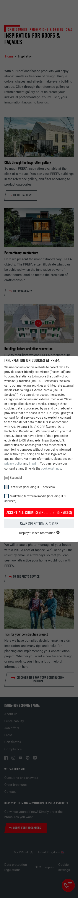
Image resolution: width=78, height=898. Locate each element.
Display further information (37, 533)
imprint (34, 463)
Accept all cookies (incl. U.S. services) (39, 512)
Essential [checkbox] (16, 477)
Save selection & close (39, 524)
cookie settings (51, 468)
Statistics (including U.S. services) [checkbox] (32, 487)
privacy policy (13, 463)
